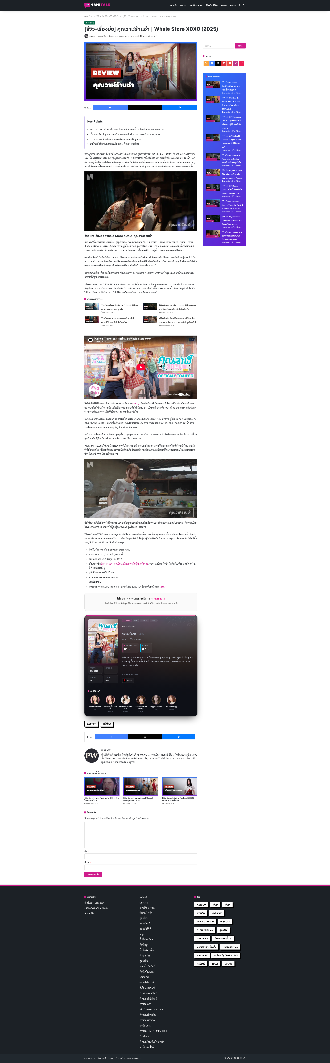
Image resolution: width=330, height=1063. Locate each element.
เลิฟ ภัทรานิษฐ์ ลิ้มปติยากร (135, 563)
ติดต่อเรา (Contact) (94, 902)
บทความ (183, 5)
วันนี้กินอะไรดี (146, 1047)
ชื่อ (86, 851)
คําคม (227, 904)
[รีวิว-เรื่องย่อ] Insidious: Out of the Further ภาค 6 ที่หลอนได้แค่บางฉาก (232, 220)
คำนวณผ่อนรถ (147, 1020)
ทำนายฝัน (144, 955)
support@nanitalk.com (96, 907)
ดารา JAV (225, 921)
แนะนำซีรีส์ (145, 928)
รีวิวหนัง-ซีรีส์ (211, 5)
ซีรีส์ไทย (106, 723)
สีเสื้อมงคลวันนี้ (147, 987)
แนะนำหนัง (145, 923)
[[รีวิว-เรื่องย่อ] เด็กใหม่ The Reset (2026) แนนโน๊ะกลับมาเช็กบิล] (179, 786)
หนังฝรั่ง (201, 963)
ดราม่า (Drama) (205, 921)
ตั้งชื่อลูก (143, 944)
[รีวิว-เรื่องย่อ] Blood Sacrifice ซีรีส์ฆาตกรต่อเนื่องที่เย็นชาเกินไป (231, 86)
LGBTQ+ (136, 403)
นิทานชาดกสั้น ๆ (222, 938)
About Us (89, 912)
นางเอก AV (202, 938)
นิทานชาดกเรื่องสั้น (206, 946)
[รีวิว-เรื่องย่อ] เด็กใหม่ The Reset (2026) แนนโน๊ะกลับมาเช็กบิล (178, 799)
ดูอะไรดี (143, 918)
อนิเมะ (214, 963)
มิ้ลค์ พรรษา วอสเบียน (111, 563)
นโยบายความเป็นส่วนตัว (115, 1058)
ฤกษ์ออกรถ (145, 1025)
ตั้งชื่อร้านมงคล (147, 971)
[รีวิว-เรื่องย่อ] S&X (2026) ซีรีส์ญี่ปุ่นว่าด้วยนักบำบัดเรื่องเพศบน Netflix (232, 236)
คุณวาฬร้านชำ (128, 626)
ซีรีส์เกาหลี (216, 912)
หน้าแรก (91, 16)
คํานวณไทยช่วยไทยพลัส (151, 1041)
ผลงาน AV (202, 955)
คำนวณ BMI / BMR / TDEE (153, 1031)
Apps (223, 5)
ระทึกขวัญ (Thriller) (225, 955)
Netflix (162, 586)
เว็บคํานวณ (145, 1036)
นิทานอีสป (144, 977)
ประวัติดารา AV (230, 946)
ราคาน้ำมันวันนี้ (147, 966)
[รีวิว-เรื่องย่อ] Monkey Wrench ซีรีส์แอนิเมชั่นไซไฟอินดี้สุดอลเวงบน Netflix (232, 205)
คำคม (215, 904)
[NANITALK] (97, 5)
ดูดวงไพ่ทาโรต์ (146, 982)
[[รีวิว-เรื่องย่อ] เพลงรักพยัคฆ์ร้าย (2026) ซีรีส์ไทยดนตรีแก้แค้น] (101, 786)
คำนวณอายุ (145, 1004)
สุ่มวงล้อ (143, 961)
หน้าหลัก (173, 5)
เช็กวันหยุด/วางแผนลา (151, 1009)
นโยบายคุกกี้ (102, 1058)
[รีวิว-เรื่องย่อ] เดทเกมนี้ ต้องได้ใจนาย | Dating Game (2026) (138, 799)
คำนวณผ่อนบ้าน (147, 1014)
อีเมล (87, 862)
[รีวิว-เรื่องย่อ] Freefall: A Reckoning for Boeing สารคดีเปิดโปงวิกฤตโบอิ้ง (231, 159)
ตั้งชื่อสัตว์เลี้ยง (146, 950)
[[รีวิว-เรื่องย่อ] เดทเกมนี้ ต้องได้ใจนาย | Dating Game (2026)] (140, 786)
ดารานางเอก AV (205, 929)
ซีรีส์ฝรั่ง (201, 912)
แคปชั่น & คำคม (196, 5)
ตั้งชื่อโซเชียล (146, 939)
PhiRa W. (92, 36)
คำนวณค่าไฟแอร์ (148, 998)
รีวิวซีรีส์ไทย (115, 16)
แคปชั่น (228, 963)
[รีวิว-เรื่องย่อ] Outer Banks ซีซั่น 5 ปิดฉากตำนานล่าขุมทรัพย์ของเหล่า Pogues (232, 174)
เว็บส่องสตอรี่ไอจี (148, 993)
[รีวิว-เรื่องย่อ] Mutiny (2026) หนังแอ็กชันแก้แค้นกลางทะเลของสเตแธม (232, 189)
